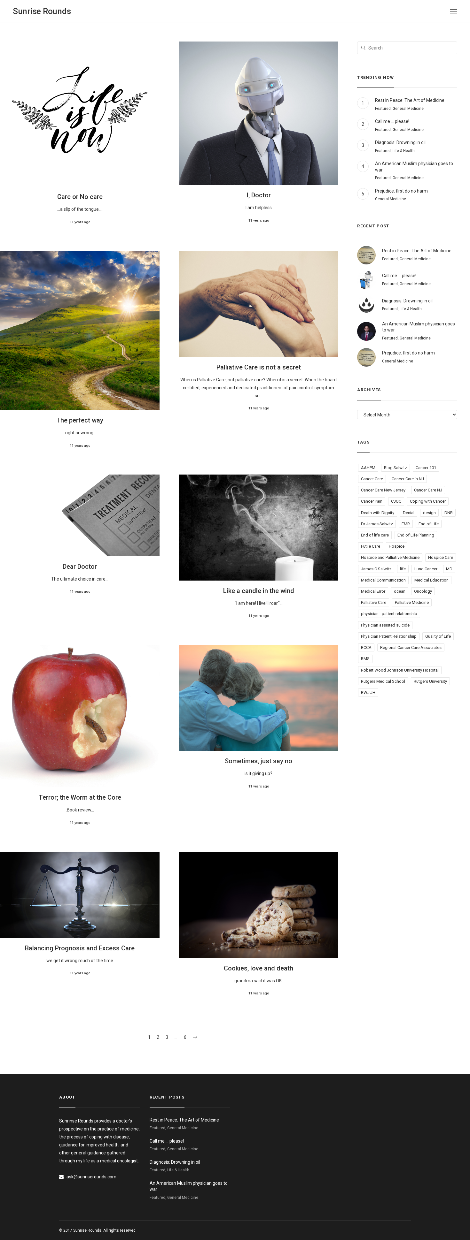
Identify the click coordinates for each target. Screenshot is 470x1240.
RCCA (366, 647)
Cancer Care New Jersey (383, 490)
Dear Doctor (80, 566)
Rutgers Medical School (383, 681)
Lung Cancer (425, 569)
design (429, 512)
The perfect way (79, 420)
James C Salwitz (376, 569)
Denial (408, 512)
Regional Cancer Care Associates (411, 647)
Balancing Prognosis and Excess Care (80, 948)
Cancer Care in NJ (408, 478)
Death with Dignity (377, 512)
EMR (406, 523)
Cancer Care (372, 478)
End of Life (429, 523)
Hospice (396, 546)
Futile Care (370, 546)
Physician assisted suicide (385, 625)
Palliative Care (373, 602)
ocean (399, 591)
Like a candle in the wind (258, 591)
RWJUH (368, 692)
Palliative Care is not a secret (258, 367)
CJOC (396, 501)
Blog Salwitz (395, 467)
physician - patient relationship (389, 613)
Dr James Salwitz (377, 523)
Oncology (423, 591)
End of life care (375, 535)
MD (449, 569)
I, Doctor (259, 195)
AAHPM (368, 467)
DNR (448, 512)
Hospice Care (440, 557)
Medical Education (431, 580)
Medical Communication (383, 580)
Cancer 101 (426, 467)
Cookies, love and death (258, 968)
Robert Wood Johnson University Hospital (400, 670)
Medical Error (373, 591)
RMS (365, 658)
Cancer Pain (371, 501)
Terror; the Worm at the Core (80, 797)
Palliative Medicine (412, 602)
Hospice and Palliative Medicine (390, 557)
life (403, 569)
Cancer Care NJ (428, 490)
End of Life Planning (415, 535)
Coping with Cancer (428, 501)
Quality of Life (438, 636)
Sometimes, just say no (258, 761)
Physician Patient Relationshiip (389, 636)
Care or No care (80, 197)
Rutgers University (430, 681)
